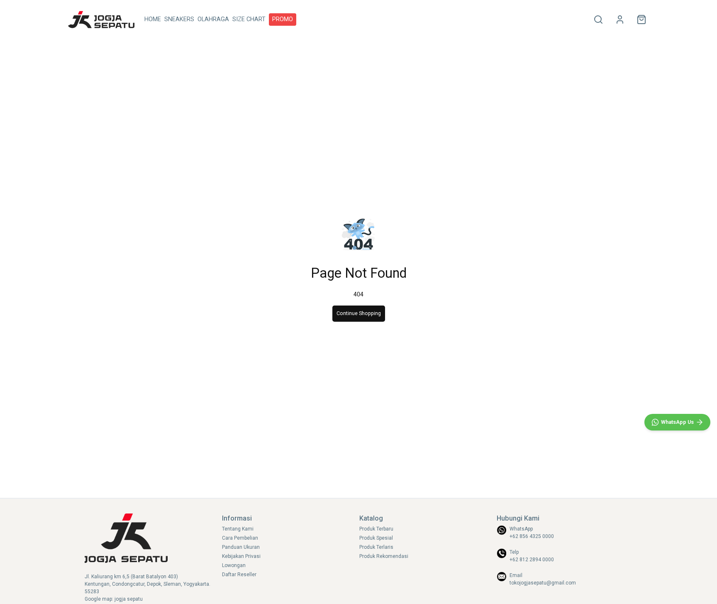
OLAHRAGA (213, 19)
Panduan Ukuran (241, 547)
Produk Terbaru (376, 529)
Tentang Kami (238, 529)
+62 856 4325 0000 (532, 536)
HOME (152, 19)
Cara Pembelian (240, 538)
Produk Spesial (376, 538)
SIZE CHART (249, 19)
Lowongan (234, 565)
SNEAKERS (179, 19)
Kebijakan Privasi (241, 556)
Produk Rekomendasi (383, 556)
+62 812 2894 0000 (532, 559)
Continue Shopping (359, 313)
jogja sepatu (129, 599)
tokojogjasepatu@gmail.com (543, 583)
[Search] (598, 19)
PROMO (282, 19)
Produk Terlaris (376, 547)
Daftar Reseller (239, 574)
